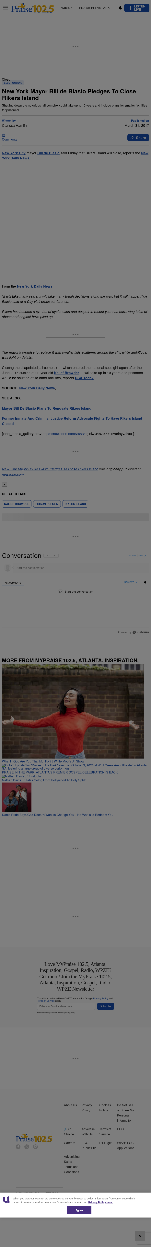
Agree (79, 1210)
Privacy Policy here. (100, 1202)
